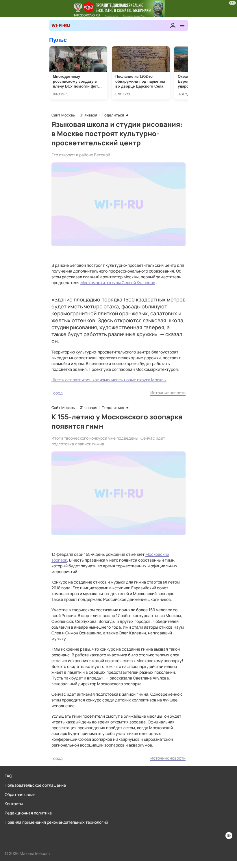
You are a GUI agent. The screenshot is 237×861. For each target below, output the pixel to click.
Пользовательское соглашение (35, 785)
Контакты (14, 803)
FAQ (8, 776)
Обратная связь (20, 794)
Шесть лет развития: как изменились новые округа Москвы (108, 379)
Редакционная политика (28, 813)
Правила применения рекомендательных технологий (56, 822)
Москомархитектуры (101, 282)
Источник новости (168, 392)
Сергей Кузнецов (138, 282)
